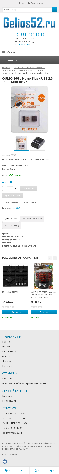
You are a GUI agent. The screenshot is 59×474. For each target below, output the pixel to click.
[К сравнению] (22, 317)
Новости (6, 346)
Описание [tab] (12, 218)
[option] (21, 143)
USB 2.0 (16, 208)
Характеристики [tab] (33, 218)
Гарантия (7, 378)
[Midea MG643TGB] (15, 276)
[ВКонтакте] (4, 461)
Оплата (6, 356)
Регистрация (37, 3)
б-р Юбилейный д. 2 (25, 44)
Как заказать (9, 351)
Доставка (7, 361)
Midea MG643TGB (10, 292)
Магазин (6, 341)
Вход (21, 3)
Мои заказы (8, 396)
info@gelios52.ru (14, 432)
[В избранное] (26, 317)
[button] (50, 258)
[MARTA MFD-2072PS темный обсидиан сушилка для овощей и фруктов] (44, 276)
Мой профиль (9, 400)
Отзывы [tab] (13, 225)
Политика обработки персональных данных (25, 383)
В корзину (16, 312)
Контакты (7, 365)
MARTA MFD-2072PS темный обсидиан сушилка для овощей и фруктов (44, 295)
